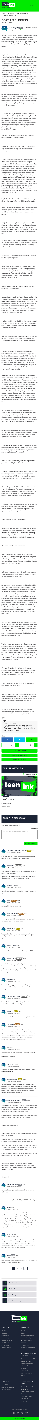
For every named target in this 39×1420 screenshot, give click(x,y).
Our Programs (5, 1335)
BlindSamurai (10, 928)
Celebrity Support (6, 1338)
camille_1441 (10, 958)
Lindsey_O (9, 1011)
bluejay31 (14, 28)
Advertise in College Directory (29, 1338)
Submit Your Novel (26, 1361)
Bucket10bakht (11, 945)
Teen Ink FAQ (5, 1342)
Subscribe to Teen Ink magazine (26, 1374)
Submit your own (19, 759)
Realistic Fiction (22, 13)
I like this (11, 745)
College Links (24, 1389)
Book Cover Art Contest (8, 1387)
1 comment (6, 806)
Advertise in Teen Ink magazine (26, 1332)
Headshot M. (10, 885)
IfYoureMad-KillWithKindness (16, 850)
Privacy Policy (5, 1345)
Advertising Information (27, 1335)
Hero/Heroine (8, 799)
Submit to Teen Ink (14, 1289)
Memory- (9, 979)
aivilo (8, 1255)
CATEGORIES (18, 1418)
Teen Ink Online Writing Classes (27, 1393)
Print (4, 718)
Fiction (11, 13)
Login (33, 829)
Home (3, 13)
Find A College (12, 1295)
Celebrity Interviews (7, 1340)
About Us (4, 1331)
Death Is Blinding (10, 16)
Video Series (24, 1398)
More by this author (14, 30)
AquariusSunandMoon (13, 1100)
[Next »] (26, 1268)
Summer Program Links (27, 1386)
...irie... (8, 900)
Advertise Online (25, 1345)
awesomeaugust (11, 1079)
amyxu (8, 1207)
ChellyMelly (10, 1064)
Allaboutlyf (10, 1024)
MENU (32, 5)
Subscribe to (18, 1283)
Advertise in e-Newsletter (28, 1347)
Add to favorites (18, 755)
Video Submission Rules (27, 1366)
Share (4, 736)
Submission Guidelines (27, 1363)
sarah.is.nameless (12, 913)
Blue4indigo (10, 865)
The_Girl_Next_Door (13, 996)
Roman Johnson (11, 1184)
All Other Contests (7, 1389)
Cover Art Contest (6, 1384)
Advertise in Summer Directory (26, 1341)
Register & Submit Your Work (28, 1358)
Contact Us (4, 1333)
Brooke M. (9, 1234)
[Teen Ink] (10, 5)
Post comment (30, 843)
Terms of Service (6, 1347)
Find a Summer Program (15, 1301)
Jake (8, 1047)
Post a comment (19, 751)
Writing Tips (24, 1368)
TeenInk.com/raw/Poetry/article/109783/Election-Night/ (19, 1200)
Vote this (29, 745)
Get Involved (24, 1370)
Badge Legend (25, 1401)
